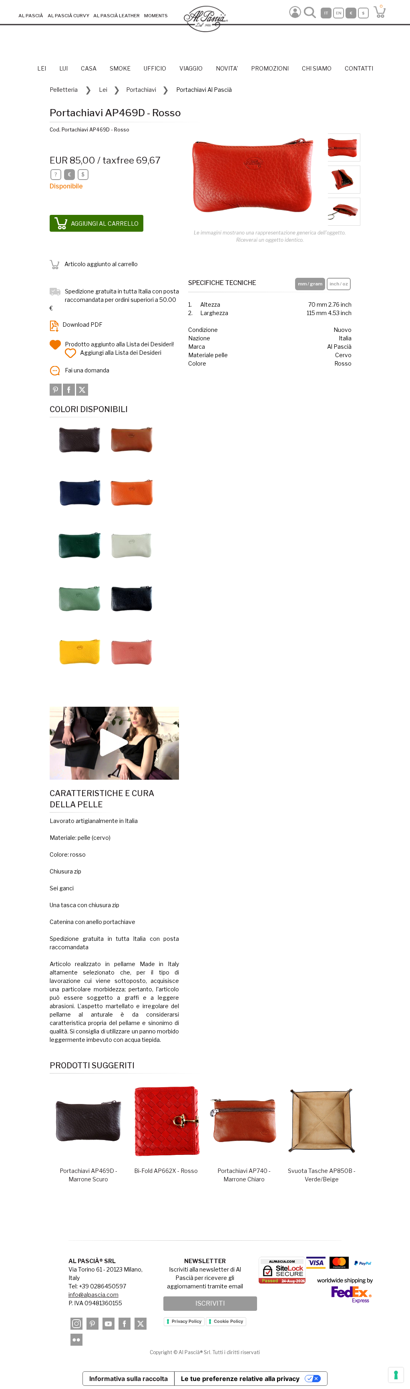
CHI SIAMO (317, 68)
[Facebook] (69, 389)
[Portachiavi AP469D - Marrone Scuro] (80, 439)
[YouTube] (108, 1324)
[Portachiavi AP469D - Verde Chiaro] (80, 598)
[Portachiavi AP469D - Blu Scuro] (80, 492)
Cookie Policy (228, 1321)
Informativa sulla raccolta (128, 1379)
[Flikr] (76, 1340)
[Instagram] (76, 1324)
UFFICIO (155, 68)
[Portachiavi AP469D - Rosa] (132, 651)
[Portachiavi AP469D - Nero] (132, 598)
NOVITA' (227, 68)
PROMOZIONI (270, 68)
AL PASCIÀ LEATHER (116, 15)
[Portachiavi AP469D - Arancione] (132, 492)
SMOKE (120, 68)
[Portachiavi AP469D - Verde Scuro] (80, 545)
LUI (63, 68)
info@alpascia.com (93, 1294)
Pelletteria (64, 89)
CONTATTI (359, 68)
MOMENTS (156, 15)
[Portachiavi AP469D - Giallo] (80, 651)
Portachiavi (141, 89)
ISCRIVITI (210, 1303)
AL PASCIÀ (30, 15)
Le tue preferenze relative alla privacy (240, 1379)
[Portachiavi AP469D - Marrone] (132, 439)
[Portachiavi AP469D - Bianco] (132, 545)
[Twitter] (82, 389)
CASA (88, 68)
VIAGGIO (191, 68)
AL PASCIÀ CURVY (68, 15)
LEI (41, 68)
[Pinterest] (56, 389)
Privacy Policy (186, 1321)
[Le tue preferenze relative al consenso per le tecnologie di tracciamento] (396, 1375)
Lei (103, 89)
